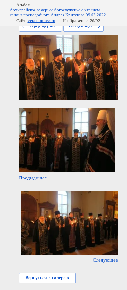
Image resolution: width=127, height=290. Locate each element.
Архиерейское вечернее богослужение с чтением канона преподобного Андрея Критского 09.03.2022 (58, 12)
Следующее (80, 25)
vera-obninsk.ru (41, 20)
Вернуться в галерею (47, 277)
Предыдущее (43, 25)
